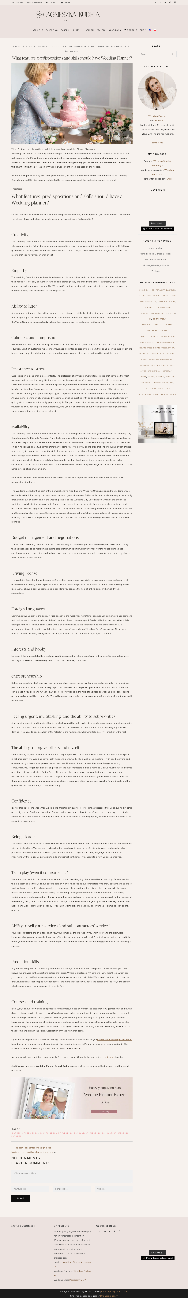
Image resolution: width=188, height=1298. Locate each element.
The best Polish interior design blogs (32, 1147)
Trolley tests (163, 388)
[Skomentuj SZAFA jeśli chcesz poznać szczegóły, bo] (170, 215)
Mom (172, 359)
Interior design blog (149, 359)
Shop (169, 178)
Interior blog (169, 354)
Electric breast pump (157, 330)
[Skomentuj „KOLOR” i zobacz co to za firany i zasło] (170, 200)
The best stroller (160, 383)
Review (151, 377)
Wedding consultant (98, 46)
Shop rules (122, 1291)
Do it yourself (159, 319)
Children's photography (160, 307)
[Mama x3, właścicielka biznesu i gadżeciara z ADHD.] (170, 207)
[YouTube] (160, 2)
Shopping (160, 377)
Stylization (146, 383)
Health (171, 336)
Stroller (170, 377)
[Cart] (61, 2)
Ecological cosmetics (152, 325)
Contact (52, 3)
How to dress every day (164, 348)
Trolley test (150, 388)
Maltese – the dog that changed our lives (32, 1152)
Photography (167, 371)
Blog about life (153, 296)
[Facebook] (155, 2)
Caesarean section (147, 302)
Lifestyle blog (156, 248)
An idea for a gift (157, 290)
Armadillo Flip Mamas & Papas (155, 253)
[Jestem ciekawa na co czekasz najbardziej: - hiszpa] (144, 215)
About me (19, 3)
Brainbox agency (109, 1295)
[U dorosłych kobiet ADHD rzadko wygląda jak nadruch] (157, 200)
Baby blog (170, 290)
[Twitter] (165, 2)
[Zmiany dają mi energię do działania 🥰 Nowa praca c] (157, 215)
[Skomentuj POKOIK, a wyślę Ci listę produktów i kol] (144, 207)
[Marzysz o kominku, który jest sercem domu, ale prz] (144, 200)
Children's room (146, 313)
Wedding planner (120, 46)
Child (145, 307)
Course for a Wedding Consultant (114, 1039)
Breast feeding (169, 296)
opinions (109, 1057)
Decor (172, 313)
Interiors (164, 359)
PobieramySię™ (77, 1279)
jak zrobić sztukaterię (156, 259)
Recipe (143, 377)
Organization (154, 371)
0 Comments (71, 51)
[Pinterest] (170, 2)
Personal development (74, 46)
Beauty (141, 296)
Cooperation (36, 3)
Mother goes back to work (162, 365)
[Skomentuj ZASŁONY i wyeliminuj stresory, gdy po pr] (157, 207)
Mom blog (144, 365)
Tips (171, 383)
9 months (143, 290)
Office (143, 371)
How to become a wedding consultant (64, 1133)
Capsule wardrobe (166, 302)
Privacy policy (108, 1291)
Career (16, 1133)
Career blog (30, 1133)
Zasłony (156, 271)
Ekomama (168, 325)
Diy (150, 319)
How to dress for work (150, 354)
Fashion (163, 336)
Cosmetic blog (161, 313)
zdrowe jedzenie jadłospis (155, 265)
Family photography (149, 336)
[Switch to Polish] (155, 30)
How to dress (145, 348)
